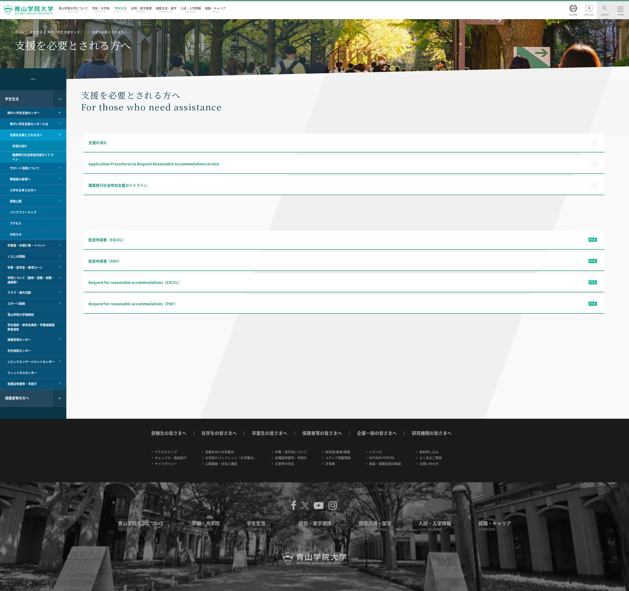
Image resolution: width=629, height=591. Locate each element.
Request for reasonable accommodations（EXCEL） (135, 282)
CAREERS (487, 529)
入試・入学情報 (190, 9)
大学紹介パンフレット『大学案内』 (231, 457)
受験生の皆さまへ (168, 433)
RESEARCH (309, 529)
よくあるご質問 (430, 457)
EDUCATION (202, 529)
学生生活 (120, 9)
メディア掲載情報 (338, 457)
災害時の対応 (284, 463)
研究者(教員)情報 (337, 451)
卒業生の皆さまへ (269, 433)
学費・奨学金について (291, 451)
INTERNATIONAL (374, 529)
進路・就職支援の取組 (385, 463)
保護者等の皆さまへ (322, 433)
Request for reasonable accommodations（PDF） (133, 304)
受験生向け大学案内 (219, 451)
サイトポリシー (166, 463)
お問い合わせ (429, 463)
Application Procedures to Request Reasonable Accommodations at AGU (153, 164)
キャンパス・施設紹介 (171, 457)
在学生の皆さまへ (219, 433)
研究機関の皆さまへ (432, 433)
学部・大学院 (101, 9)
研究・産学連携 (141, 9)
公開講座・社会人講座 (221, 463)
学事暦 (330, 463)
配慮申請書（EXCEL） (107, 239)
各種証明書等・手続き (291, 457)
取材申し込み (429, 451)
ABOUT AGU (129, 529)
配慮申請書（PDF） (105, 261)
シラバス (375, 451)
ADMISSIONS (430, 529)
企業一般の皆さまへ (377, 433)
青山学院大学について (73, 9)
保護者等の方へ (17, 397)
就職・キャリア (215, 9)
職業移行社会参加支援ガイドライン (117, 185)
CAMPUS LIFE (259, 529)
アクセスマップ (166, 451)
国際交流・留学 (166, 9)
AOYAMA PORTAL (382, 457)
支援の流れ (97, 142)
